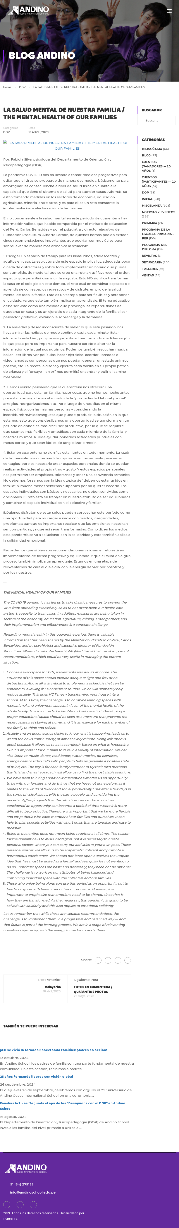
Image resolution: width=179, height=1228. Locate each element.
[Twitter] (118, 960)
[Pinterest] (127, 960)
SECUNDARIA (152, 262)
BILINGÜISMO (152, 149)
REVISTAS (149, 255)
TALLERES (150, 268)
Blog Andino (42, 56)
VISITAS (148, 275)
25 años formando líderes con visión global (36, 1076)
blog (146, 155)
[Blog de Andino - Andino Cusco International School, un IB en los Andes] (28, 13)
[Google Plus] (108, 960)
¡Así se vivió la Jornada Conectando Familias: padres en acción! (53, 1050)
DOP (6, 132)
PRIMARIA (149, 223)
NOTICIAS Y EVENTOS (158, 212)
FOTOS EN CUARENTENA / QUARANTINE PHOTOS (93, 990)
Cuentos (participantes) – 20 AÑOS (159, 181)
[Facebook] (98, 960)
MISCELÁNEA (152, 205)
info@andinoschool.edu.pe (33, 1192)
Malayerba (53, 987)
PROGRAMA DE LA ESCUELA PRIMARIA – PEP (158, 234)
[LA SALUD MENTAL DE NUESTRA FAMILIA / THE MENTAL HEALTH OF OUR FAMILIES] (67, 145)
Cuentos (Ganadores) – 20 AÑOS (156, 166)
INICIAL (147, 199)
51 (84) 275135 (21, 1184)
